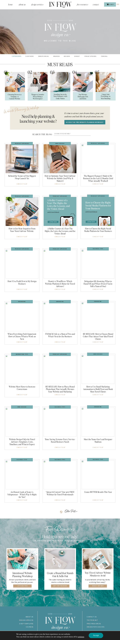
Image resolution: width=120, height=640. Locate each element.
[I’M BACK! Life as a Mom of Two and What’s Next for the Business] (60, 316)
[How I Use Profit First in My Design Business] (22, 264)
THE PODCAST (92, 620)
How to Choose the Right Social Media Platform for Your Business (98, 229)
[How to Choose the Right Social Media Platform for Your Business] (98, 211)
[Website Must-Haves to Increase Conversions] (22, 369)
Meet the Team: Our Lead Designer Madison (98, 440)
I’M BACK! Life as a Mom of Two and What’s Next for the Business (60, 335)
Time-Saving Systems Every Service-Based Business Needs (60, 440)
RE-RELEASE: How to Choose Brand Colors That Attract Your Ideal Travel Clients (98, 336)
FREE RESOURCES (94, 623)
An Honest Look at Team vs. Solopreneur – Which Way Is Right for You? (22, 494)
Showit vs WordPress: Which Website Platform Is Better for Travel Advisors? (60, 284)
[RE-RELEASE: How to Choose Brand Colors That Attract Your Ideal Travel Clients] (98, 316)
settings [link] (81, 637)
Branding (22, 301)
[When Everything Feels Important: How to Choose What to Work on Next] (22, 316)
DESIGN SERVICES (26, 620)
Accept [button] (96, 635)
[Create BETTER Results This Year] (98, 474)
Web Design (59, 143)
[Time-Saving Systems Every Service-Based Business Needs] (60, 422)
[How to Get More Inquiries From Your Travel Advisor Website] (22, 211)
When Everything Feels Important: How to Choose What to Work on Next (22, 336)
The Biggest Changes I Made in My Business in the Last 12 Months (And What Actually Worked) (98, 178)
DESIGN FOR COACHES (95, 627)
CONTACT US (92, 617)
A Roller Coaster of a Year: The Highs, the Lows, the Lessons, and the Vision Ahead (60, 231)
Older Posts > (71, 511)
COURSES (30, 627)
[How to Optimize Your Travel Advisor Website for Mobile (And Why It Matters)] (60, 158)
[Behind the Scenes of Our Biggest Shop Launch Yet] (22, 158)
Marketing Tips (22, 354)
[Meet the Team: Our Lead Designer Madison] (98, 422)
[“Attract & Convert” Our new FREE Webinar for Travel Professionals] (60, 474)
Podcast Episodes (22, 143)
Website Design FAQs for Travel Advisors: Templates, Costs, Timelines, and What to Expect (22, 442)
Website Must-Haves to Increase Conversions (22, 387)
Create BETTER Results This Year (98, 492)
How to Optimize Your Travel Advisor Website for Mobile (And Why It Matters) (60, 178)
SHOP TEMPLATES (26, 623)
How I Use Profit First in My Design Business (22, 282)
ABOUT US (30, 617)
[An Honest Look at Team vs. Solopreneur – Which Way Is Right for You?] (22, 474)
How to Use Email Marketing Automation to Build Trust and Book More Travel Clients (98, 389)
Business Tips (98, 248)
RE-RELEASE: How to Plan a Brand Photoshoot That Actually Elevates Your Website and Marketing (60, 389)
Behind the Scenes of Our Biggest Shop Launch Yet (22, 177)
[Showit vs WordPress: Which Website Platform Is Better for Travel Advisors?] (60, 264)
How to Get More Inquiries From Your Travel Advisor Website (22, 229)
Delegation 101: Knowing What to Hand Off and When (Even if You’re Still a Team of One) (98, 284)
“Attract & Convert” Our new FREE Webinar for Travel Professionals (60, 493)
